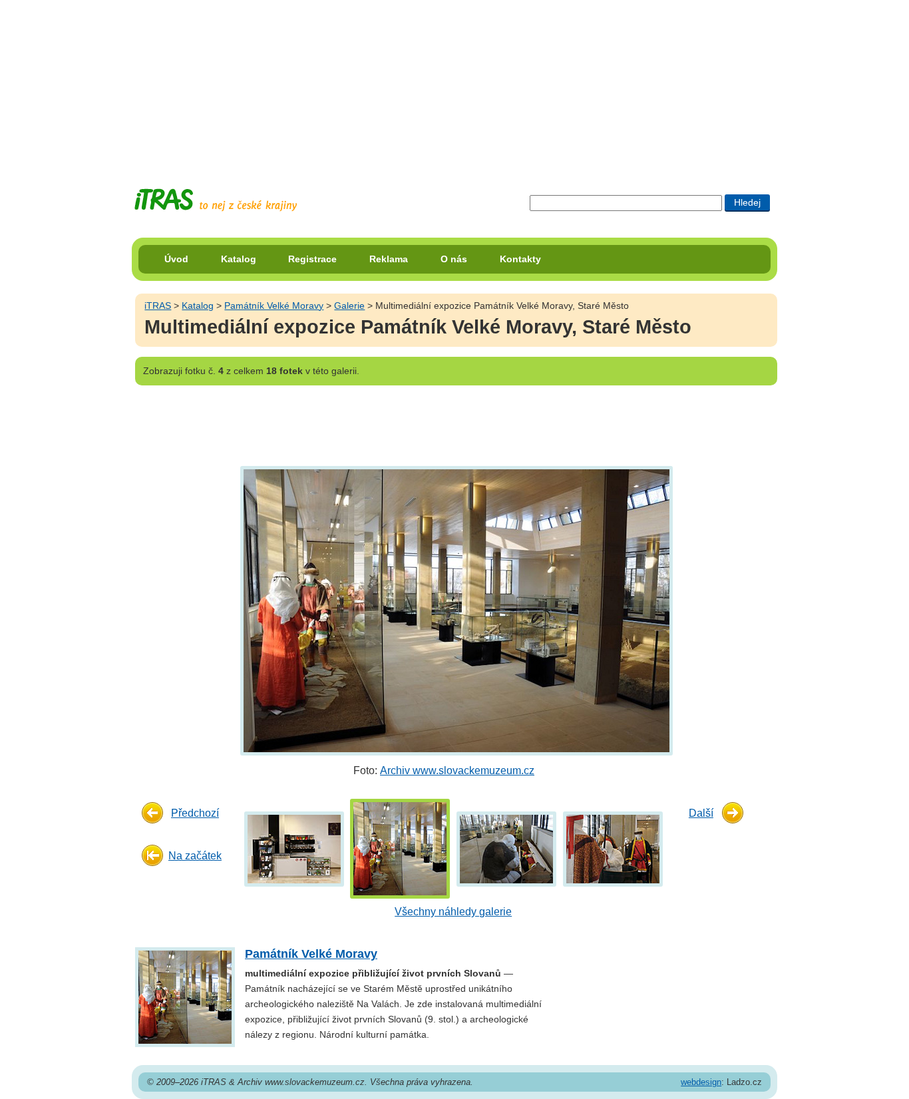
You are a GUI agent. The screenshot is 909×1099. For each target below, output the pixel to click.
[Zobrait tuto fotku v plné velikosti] (294, 848)
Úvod (176, 259)
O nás (454, 259)
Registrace (312, 259)
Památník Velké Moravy (273, 305)
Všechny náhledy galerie (453, 911)
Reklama (388, 259)
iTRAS (157, 305)
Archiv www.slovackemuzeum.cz (457, 770)
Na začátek (195, 855)
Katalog (238, 259)
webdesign (701, 1082)
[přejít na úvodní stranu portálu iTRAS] (215, 200)
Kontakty (520, 259)
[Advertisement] (454, 83)
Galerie (349, 305)
